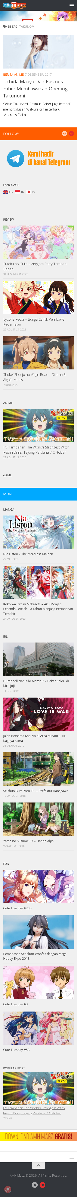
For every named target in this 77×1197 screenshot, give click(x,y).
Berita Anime (13, 74)
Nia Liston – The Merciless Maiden (28, 554)
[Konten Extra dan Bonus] (64, 133)
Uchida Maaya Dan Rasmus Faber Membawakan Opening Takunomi (35, 88)
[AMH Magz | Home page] (18, 5)
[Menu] (71, 5)
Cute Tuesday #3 (15, 1004)
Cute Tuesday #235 (17, 908)
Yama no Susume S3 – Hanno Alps (28, 841)
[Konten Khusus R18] (71, 133)
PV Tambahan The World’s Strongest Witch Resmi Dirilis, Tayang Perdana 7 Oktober (36, 450)
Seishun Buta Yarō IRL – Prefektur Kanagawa (35, 791)
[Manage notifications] (7, 1189)
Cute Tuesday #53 (16, 1050)
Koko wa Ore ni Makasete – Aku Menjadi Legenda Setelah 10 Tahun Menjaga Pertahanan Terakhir (38, 609)
